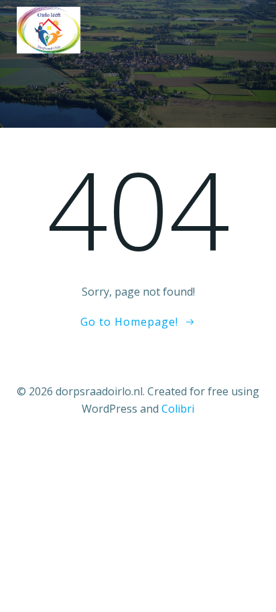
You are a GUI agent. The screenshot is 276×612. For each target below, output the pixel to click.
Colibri (177, 408)
